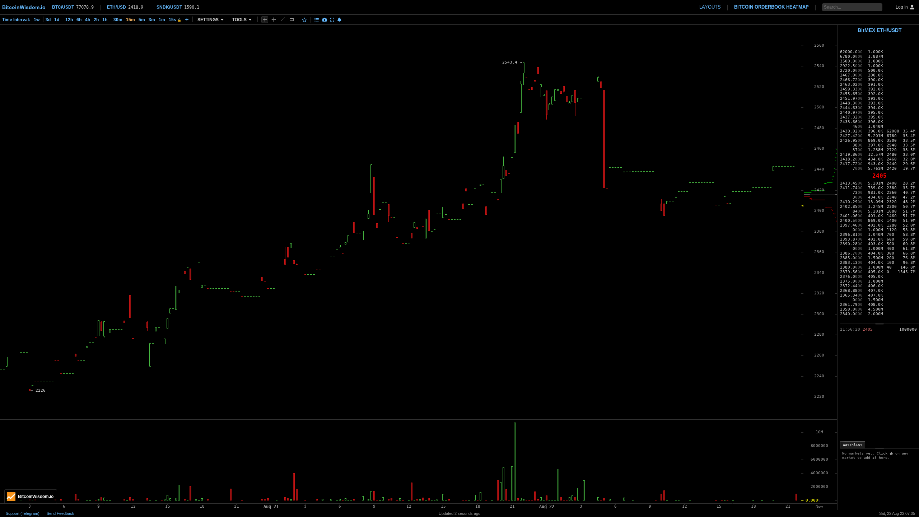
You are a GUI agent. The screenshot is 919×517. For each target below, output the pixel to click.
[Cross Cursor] (264, 19)
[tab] (852, 444)
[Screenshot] (324, 20)
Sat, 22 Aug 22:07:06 (897, 513)
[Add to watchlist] (304, 20)
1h (104, 19)
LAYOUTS (710, 7)
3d (48, 19)
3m (152, 19)
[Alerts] (339, 20)
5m (142, 19)
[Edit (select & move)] (273, 19)
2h (96, 19)
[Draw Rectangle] (291, 19)
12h (69, 19)
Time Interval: (16, 19)
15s (175, 19)
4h (87, 19)
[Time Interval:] (187, 19)
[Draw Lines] (282, 19)
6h (78, 19)
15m (130, 19)
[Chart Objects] (316, 20)
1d (56, 19)
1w (36, 19)
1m (162, 19)
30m (117, 19)
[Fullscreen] (332, 20)
